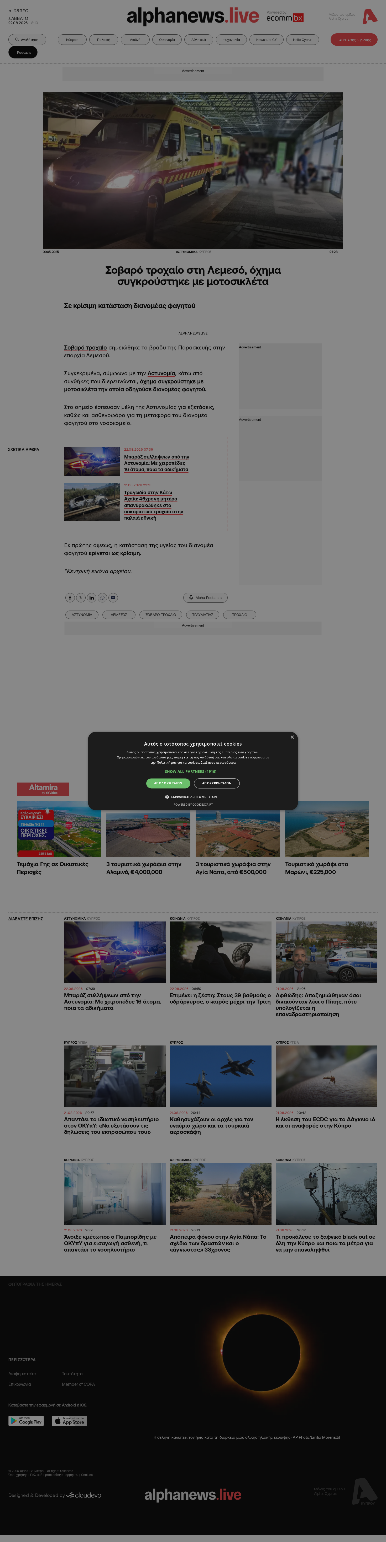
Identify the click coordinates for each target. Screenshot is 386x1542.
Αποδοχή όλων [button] (168, 783)
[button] (193, 771)
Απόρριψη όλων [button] (217, 783)
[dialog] (193, 771)
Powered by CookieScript (193, 805)
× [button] (292, 737)
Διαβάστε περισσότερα (218, 762)
